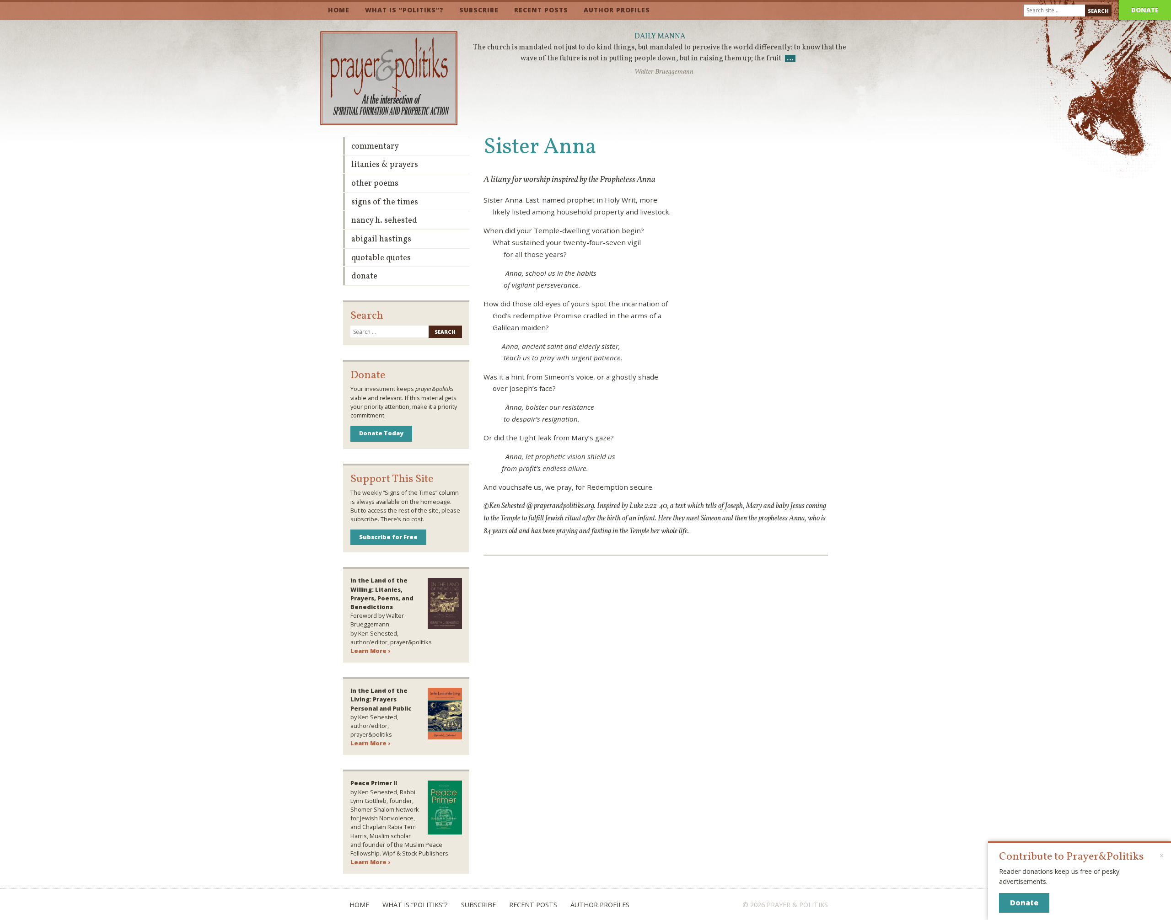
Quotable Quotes (381, 258)
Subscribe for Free (388, 537)
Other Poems (374, 183)
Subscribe (479, 9)
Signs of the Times (384, 202)
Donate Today (381, 433)
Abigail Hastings (381, 239)
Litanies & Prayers (384, 165)
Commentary (375, 146)
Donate (1145, 9)
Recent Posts (541, 9)
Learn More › (370, 651)
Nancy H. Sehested (384, 220)
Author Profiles (617, 9)
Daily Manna (659, 37)
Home (338, 9)
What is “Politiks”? (404, 9)
